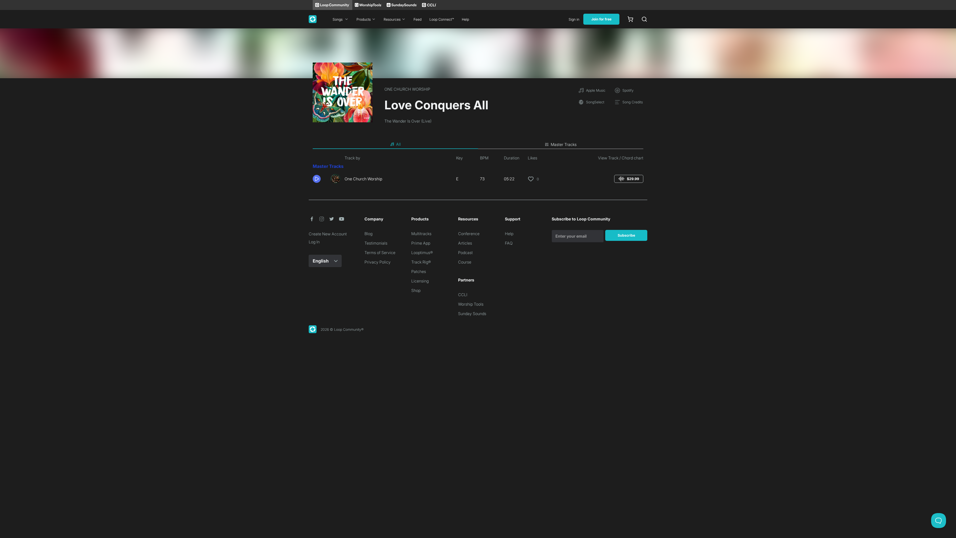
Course (464, 262)
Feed (417, 19)
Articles (465, 243)
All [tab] (398, 144)
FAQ (509, 243)
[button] (320, 179)
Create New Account (328, 233)
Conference (468, 233)
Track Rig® (421, 262)
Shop (415, 290)
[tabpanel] (478, 171)
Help (465, 19)
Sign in (574, 19)
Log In (314, 241)
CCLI (462, 294)
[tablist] (478, 144)
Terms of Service (379, 252)
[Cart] (630, 19)
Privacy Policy (377, 262)
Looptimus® (422, 252)
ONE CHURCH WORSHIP (407, 89)
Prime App (420, 243)
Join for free (601, 19)
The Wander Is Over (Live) (407, 121)
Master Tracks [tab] (564, 144)
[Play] (317, 179)
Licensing (420, 280)
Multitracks (421, 233)
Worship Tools (470, 304)
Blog (368, 233)
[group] (628, 179)
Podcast (465, 252)
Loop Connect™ (441, 19)
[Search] (644, 19)
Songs (338, 19)
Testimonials (375, 243)
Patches (418, 271)
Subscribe (626, 235)
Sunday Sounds (472, 313)
